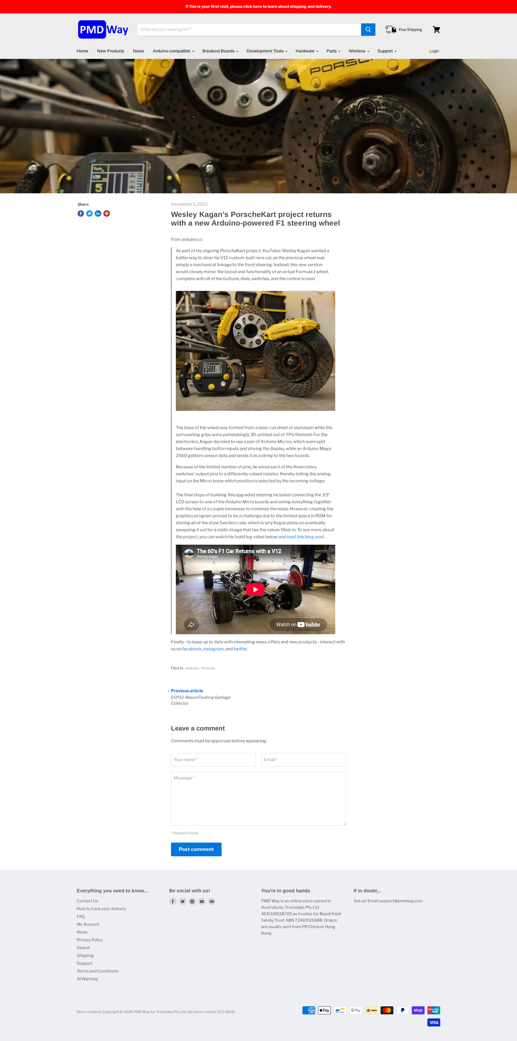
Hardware (306, 51)
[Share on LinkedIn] (98, 213)
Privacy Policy (90, 939)
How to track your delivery (101, 908)
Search (83, 947)
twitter (240, 648)
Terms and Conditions (97, 971)
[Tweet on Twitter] (89, 213)
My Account (88, 924)
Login (434, 51)
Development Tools (266, 51)
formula (208, 668)
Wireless (357, 51)
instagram (213, 648)
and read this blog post (301, 536)
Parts (332, 51)
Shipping (85, 955)
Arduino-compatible (172, 51)
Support (386, 51)
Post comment (196, 849)
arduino (192, 668)
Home (82, 51)
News (138, 51)
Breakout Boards (219, 51)
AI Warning (87, 978)
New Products (110, 51)
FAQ (81, 916)
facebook (192, 648)
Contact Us (87, 901)
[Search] (368, 29)
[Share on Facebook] (81, 213)
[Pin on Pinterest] (106, 213)
